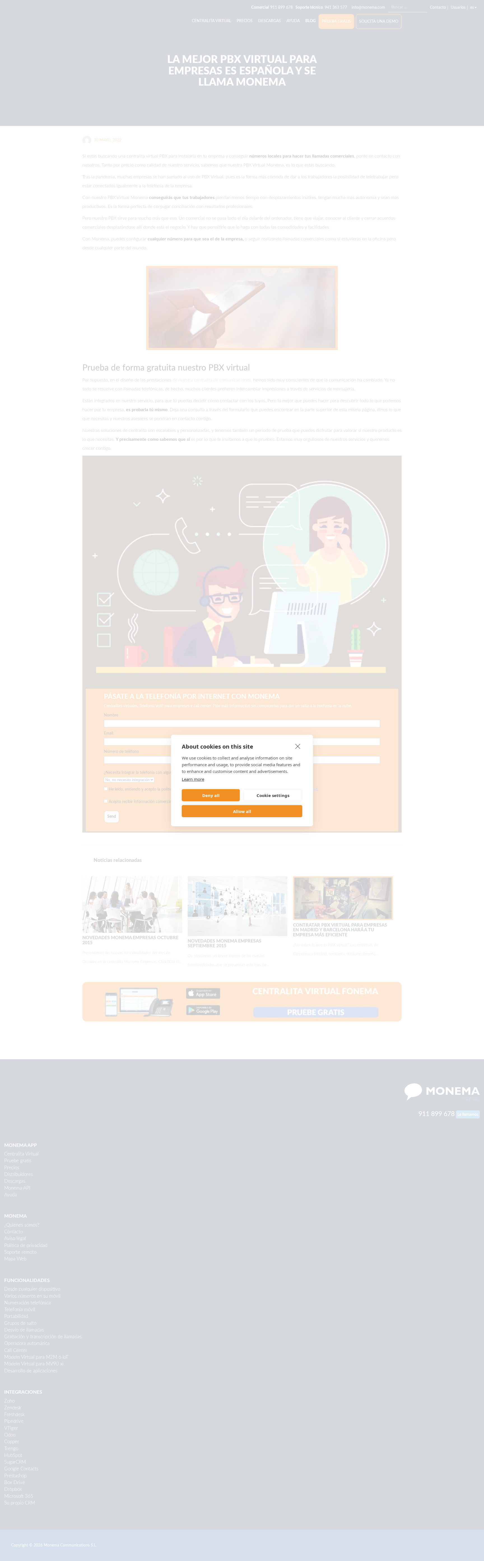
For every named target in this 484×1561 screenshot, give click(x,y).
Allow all (242, 811)
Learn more (193, 779)
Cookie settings (273, 795)
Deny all (211, 795)
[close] (298, 746)
